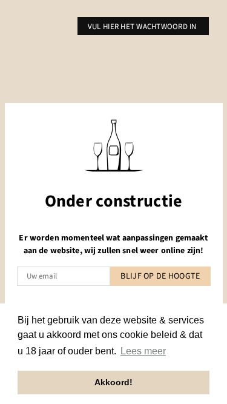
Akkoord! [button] (113, 382)
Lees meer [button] (143, 351)
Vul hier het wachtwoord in (143, 26)
